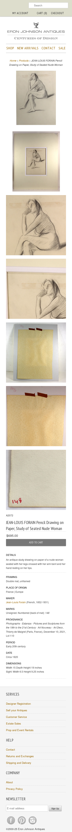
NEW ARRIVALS (28, 48)
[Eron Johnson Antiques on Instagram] (33, 824)
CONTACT (49, 48)
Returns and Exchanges (20, 756)
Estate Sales (13, 723)
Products (24, 60)
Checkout (57, 13)
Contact (10, 749)
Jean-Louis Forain (16, 602)
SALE (62, 48)
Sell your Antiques (16, 710)
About (9, 782)
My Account (20, 13)
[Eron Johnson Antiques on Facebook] (11, 824)
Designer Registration (18, 703)
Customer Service (16, 717)
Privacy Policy (14, 789)
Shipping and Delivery (18, 763)
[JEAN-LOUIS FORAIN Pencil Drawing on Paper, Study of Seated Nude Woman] (36, 98)
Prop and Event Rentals (20, 730)
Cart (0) (42, 13)
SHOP (10, 48)
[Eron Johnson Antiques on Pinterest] (22, 824)
